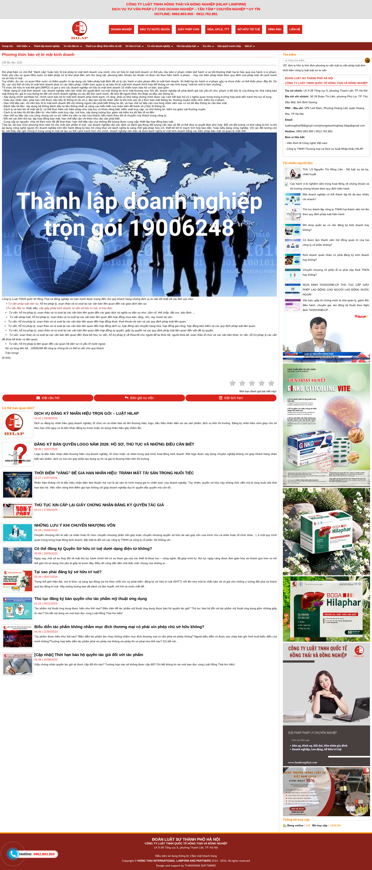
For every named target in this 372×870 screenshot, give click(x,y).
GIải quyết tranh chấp (229, 46)
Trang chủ (7, 46)
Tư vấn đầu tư (71, 46)
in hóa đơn (105, 308)
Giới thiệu (22, 46)
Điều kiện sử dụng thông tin (172, 855)
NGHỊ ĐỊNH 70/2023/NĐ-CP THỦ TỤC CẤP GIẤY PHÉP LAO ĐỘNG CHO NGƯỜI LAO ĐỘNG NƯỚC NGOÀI (336, 289)
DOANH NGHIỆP (121, 29)
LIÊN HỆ (294, 29)
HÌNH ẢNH (274, 29)
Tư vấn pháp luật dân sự (23, 303)
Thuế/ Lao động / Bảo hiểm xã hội (103, 46)
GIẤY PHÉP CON (188, 29)
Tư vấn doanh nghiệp (158, 46)
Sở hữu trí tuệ (133, 46)
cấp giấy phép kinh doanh (55, 308)
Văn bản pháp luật (186, 46)
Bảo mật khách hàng (204, 855)
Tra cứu (206, 46)
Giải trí (248, 46)
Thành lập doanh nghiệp (47, 46)
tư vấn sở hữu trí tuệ (84, 308)
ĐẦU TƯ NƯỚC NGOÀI (155, 29)
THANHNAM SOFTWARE (200, 865)
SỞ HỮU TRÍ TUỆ (249, 29)
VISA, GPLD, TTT (218, 29)
